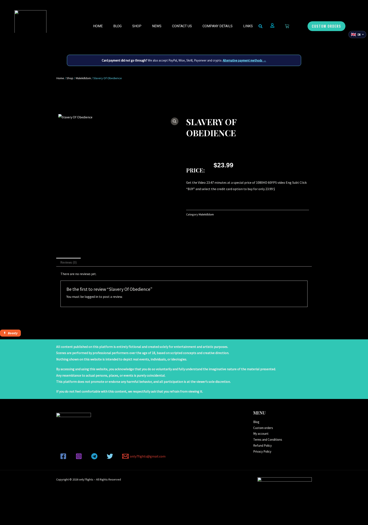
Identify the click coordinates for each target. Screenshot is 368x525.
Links (248, 26)
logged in (91, 296)
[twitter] (110, 456)
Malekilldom (83, 78)
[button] (326, 26)
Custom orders (263, 428)
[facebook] (64, 456)
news (156, 26)
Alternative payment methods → (244, 60)
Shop (136, 26)
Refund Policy (262, 445)
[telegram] (95, 456)
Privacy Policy (262, 451)
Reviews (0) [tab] (68, 262)
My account (261, 434)
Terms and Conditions (267, 440)
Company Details (218, 26)
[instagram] (79, 456)
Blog (117, 26)
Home (98, 26)
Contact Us (182, 26)
